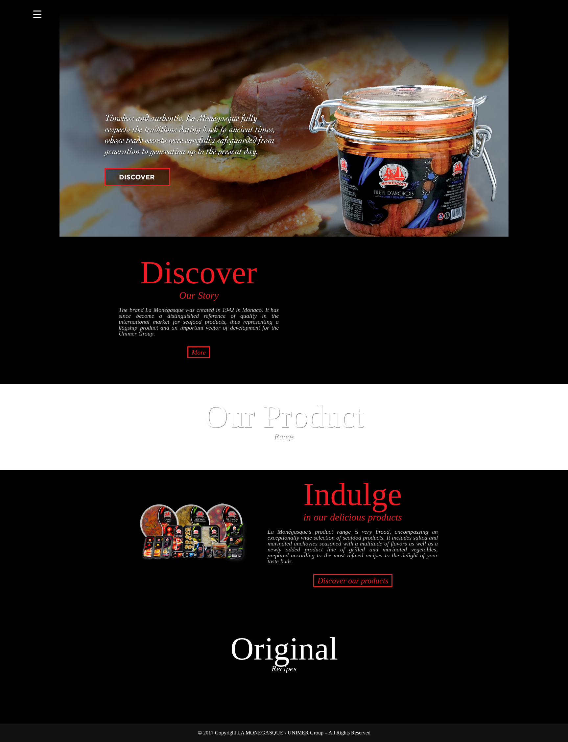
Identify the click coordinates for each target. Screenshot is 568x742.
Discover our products (353, 580)
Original (284, 652)
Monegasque (271, 36)
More (199, 352)
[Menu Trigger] (37, 14)
